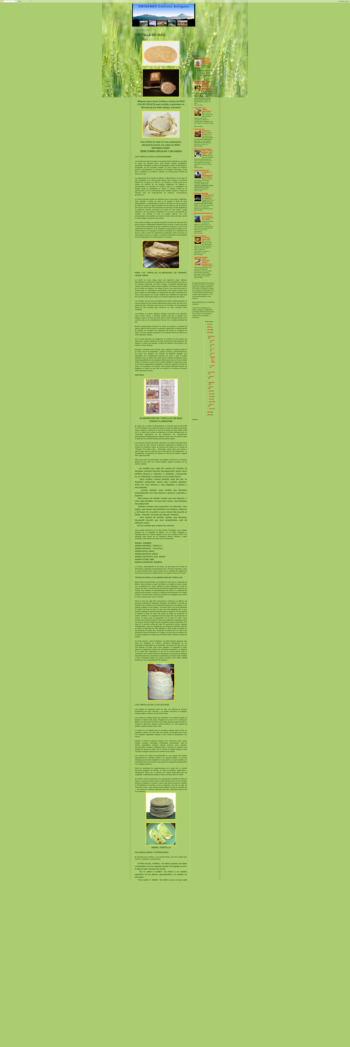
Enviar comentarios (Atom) (152, 1025)
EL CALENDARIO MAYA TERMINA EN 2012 (207, 217)
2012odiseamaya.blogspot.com (203, 213)
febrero (211, 404)
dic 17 (212, 349)
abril (210, 399)
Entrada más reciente (142, 1021)
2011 (209, 332)
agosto (211, 386)
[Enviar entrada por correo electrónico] (160, 939)
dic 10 (212, 353)
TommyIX (176, 1035)
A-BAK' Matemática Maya (202, 58)
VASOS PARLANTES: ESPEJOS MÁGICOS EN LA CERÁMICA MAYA (207, 262)
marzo (211, 401)
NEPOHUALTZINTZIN (201, 193)
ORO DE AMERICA (200, 236)
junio (210, 393)
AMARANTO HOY (200, 108)
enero (211, 408)
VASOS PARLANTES (201, 257)
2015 (209, 327)
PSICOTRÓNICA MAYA (201, 170)
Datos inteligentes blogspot (203, 149)
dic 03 (212, 365)
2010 (209, 412)
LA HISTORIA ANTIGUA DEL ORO (206, 239)
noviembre (211, 372)
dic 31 (212, 340)
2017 (209, 324)
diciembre (211, 336)
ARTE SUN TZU (199, 129)
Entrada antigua (181, 1021)
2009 (209, 414)
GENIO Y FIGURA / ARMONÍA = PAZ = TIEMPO (207, 152)
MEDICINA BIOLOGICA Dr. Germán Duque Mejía (202, 82)
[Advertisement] (161, 1006)
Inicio (162, 1021)
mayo (211, 396)
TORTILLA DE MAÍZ (212, 359)
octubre (211, 376)
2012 (209, 329)
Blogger (196, 1035)
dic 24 (212, 344)
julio (210, 391)
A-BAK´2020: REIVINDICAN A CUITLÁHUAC (206, 62)
